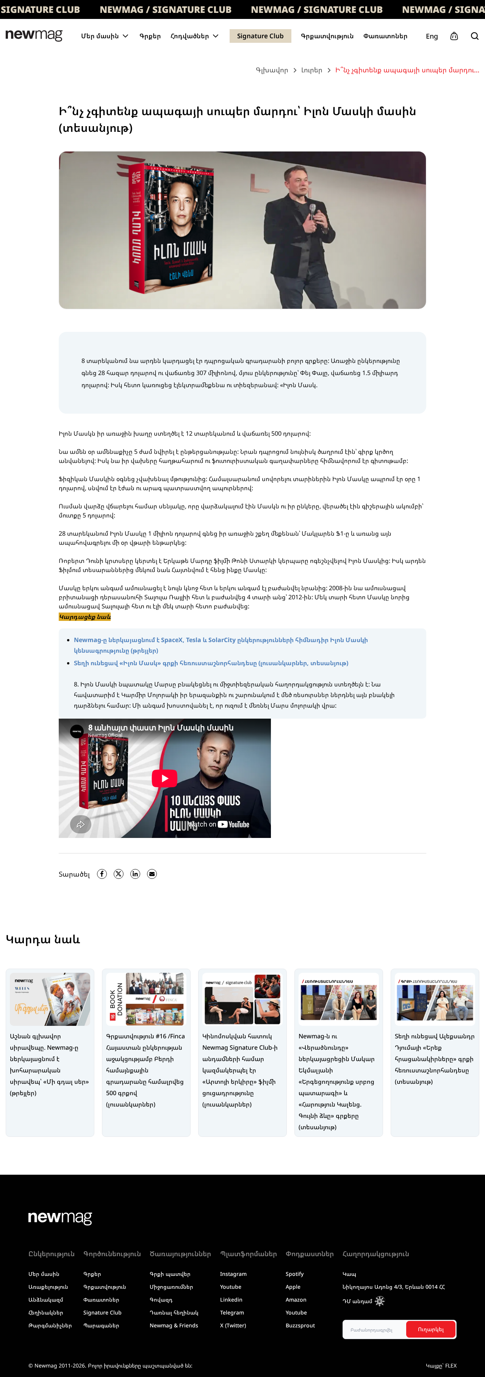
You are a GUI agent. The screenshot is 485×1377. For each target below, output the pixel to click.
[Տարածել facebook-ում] (101, 873)
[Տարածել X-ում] (118, 873)
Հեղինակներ (45, 1312)
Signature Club (260, 35)
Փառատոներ (385, 35)
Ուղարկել (431, 1329)
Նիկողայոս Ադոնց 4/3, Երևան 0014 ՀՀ (394, 1286)
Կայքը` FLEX (441, 1365)
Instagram (233, 1273)
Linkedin (231, 1299)
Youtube (230, 1286)
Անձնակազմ (45, 1299)
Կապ (349, 1273)
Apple (293, 1286)
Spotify (295, 1273)
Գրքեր (150, 35)
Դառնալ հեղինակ (174, 1312)
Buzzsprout (300, 1325)
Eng (432, 36)
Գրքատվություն (327, 35)
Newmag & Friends (174, 1325)
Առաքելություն (48, 1286)
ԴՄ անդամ (357, 1301)
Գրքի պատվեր (170, 1273)
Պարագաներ (101, 1325)
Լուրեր (311, 69)
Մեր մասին (43, 1273)
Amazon (296, 1299)
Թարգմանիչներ (50, 1325)
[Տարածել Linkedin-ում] (135, 873)
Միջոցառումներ (171, 1286)
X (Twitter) (233, 1325)
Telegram (232, 1312)
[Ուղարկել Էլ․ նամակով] (151, 873)
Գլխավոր (272, 69)
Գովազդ (161, 1299)
